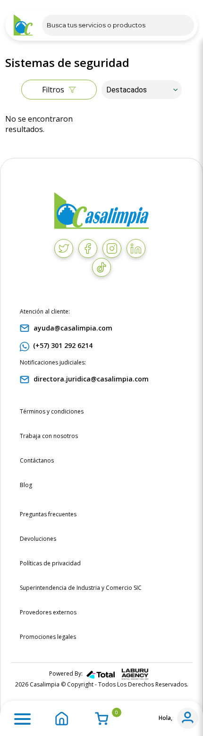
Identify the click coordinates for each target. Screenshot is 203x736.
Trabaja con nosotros (49, 436)
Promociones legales (48, 637)
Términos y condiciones (52, 411)
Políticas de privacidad (50, 563)
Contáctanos (37, 460)
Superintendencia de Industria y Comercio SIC (81, 588)
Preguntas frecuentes (48, 514)
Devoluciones (38, 539)
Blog (26, 485)
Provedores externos (48, 612)
